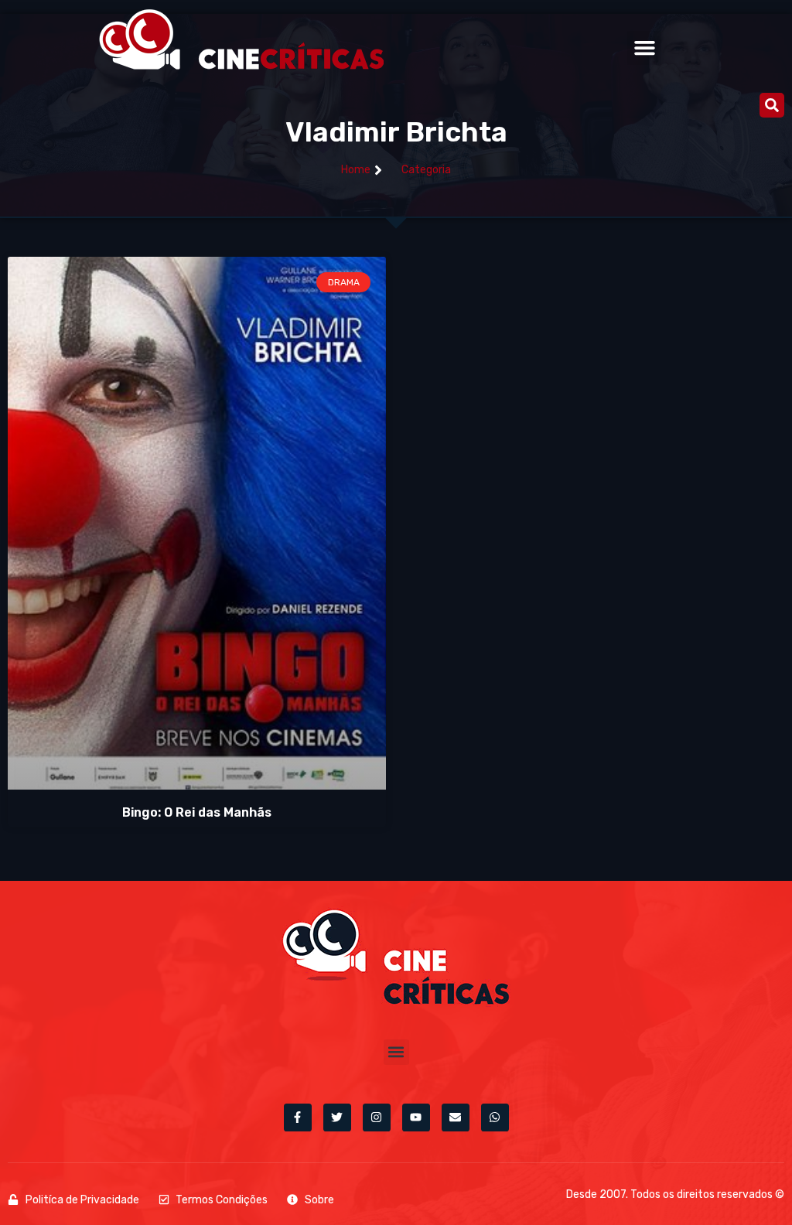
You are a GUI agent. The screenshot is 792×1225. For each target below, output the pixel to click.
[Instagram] (377, 1117)
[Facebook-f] (298, 1117)
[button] (644, 48)
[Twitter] (337, 1117)
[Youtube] (416, 1117)
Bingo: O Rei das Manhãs (196, 812)
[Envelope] (455, 1117)
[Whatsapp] (495, 1117)
